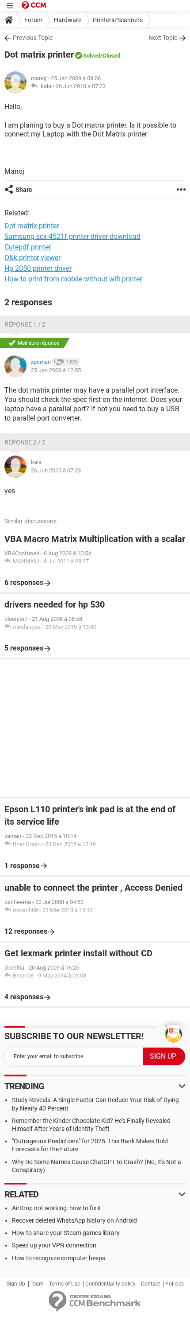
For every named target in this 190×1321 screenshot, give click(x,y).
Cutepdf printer (27, 247)
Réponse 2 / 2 (25, 442)
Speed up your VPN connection (54, 1245)
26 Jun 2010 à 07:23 (81, 86)
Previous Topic (33, 37)
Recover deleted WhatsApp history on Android (74, 1220)
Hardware (67, 19)
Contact (150, 1284)
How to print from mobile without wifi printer (73, 279)
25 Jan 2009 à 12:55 (56, 370)
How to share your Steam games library (66, 1232)
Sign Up (16, 1284)
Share (23, 189)
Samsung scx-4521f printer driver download (72, 236)
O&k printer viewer (32, 257)
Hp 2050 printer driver (38, 268)
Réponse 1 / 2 (25, 324)
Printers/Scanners (118, 19)
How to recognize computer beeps (58, 1258)
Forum (33, 19)
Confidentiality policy (110, 1284)
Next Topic (162, 37)
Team (37, 1284)
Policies (174, 1284)
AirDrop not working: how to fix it (56, 1208)
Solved (91, 55)
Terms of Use (64, 1284)
